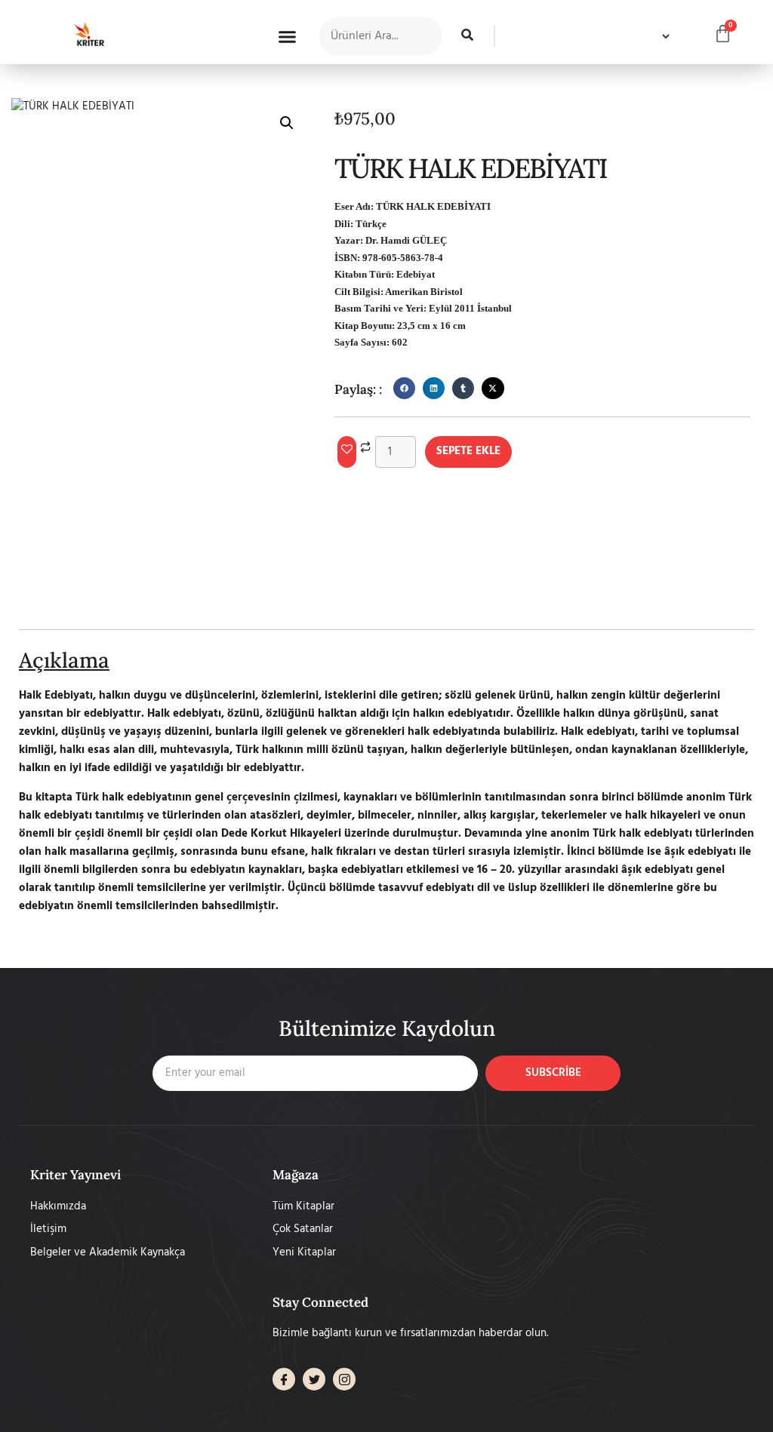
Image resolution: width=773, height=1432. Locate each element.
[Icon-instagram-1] (344, 1379)
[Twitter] (314, 1379)
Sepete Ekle (468, 451)
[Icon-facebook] (284, 1379)
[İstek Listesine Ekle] (346, 452)
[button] (287, 36)
